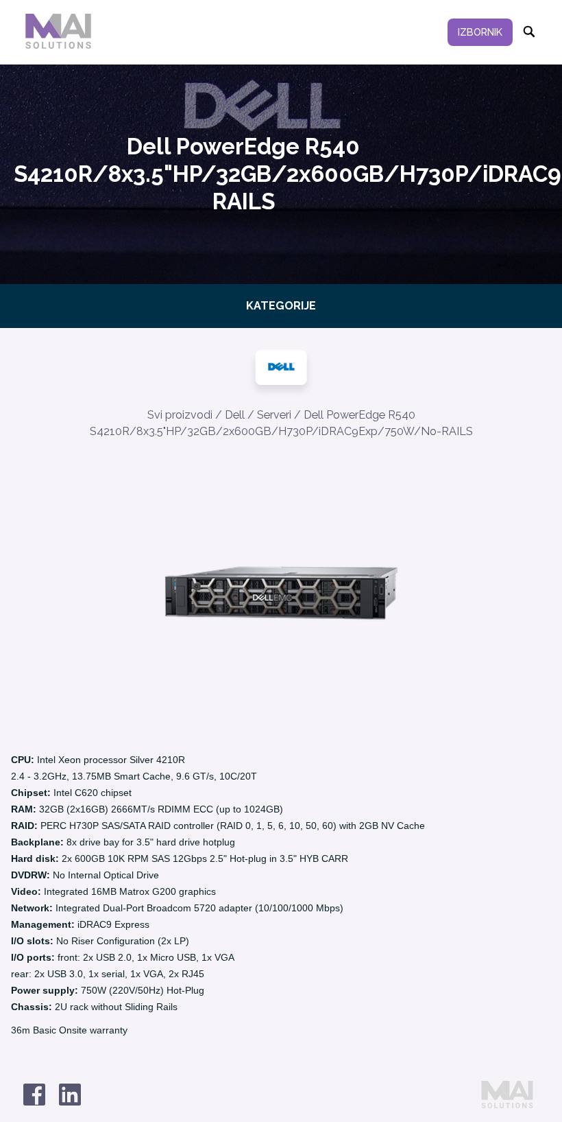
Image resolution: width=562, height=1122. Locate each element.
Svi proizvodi (179, 414)
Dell (235, 414)
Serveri (274, 414)
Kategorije (281, 305)
